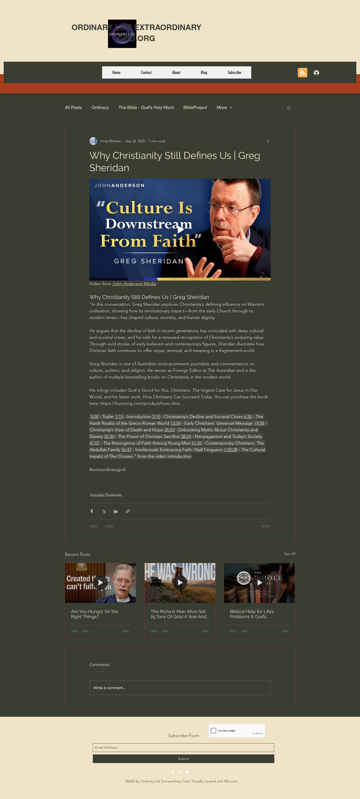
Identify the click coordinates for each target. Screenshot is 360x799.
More (222, 107)
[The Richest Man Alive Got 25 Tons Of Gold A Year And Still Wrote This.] (180, 583)
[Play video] (180, 230)
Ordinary (100, 107)
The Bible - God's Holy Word (146, 107)
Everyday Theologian (106, 494)
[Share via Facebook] (91, 511)
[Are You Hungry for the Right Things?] (100, 583)
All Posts (73, 107)
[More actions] (268, 141)
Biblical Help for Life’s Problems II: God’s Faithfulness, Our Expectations (252, 614)
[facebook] (172, 771)
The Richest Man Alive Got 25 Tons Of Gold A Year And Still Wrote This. (178, 614)
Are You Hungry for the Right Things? (94, 614)
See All (289, 554)
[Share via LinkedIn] (115, 511)
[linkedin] (180, 771)
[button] (289, 107)
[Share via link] (127, 511)
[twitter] (187, 771)
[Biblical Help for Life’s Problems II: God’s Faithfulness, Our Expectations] (259, 583)
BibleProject (195, 107)
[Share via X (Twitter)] (103, 511)
